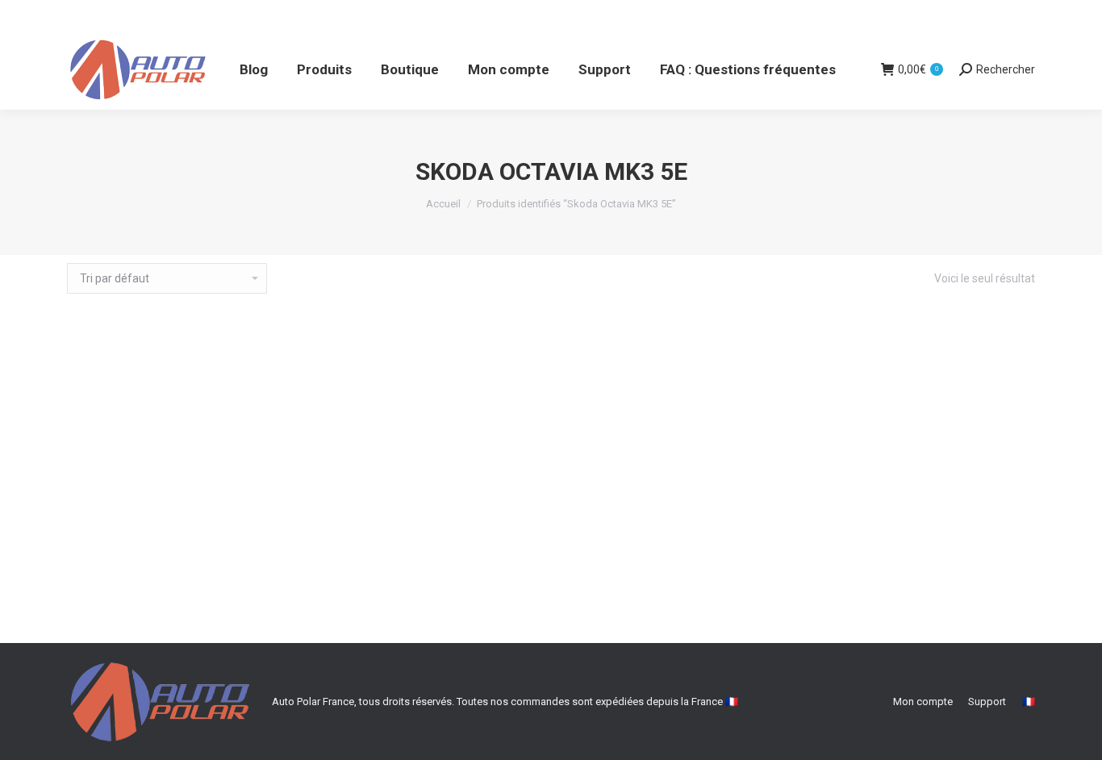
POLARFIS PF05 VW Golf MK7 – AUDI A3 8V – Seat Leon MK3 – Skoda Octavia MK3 (551, 598)
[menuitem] (253, 69)
